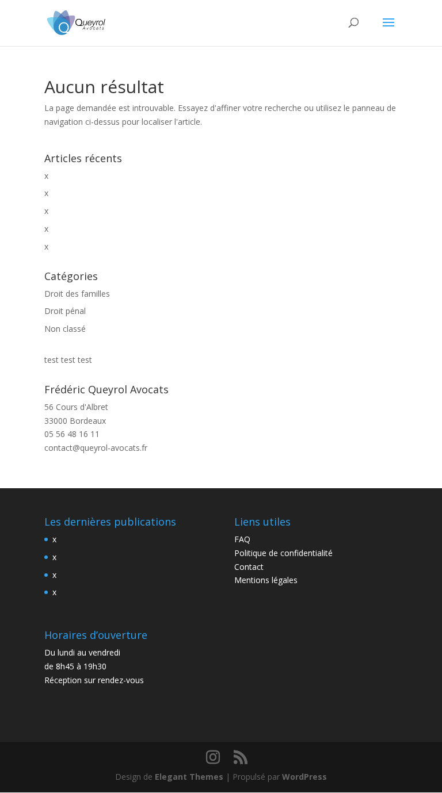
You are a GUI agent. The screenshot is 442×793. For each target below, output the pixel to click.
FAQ (242, 539)
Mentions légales (266, 579)
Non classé (65, 328)
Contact (249, 566)
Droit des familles (77, 293)
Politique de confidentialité (283, 552)
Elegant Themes (189, 776)
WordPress (304, 776)
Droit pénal (65, 310)
